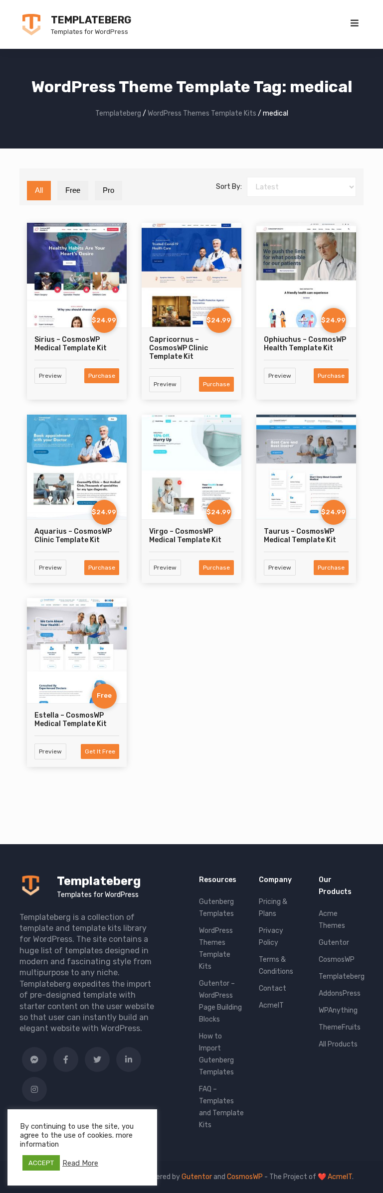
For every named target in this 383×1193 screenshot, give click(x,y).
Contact (272, 988)
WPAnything (338, 1010)
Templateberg (91, 20)
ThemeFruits (340, 1027)
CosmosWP (337, 959)
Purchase (101, 375)
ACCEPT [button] (41, 1163)
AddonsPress (340, 993)
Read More (80, 1163)
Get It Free (100, 751)
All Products (338, 1044)
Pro (108, 190)
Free (72, 190)
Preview (50, 375)
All (39, 190)
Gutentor (334, 942)
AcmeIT (271, 1005)
